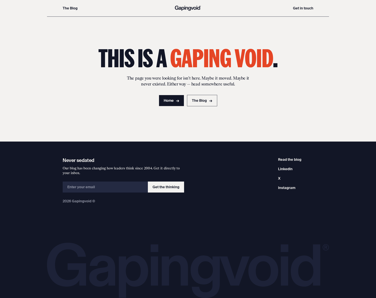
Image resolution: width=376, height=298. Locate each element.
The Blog (70, 8)
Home (171, 100)
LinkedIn (285, 169)
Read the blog (289, 159)
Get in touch (303, 8)
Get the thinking (166, 187)
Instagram (286, 188)
